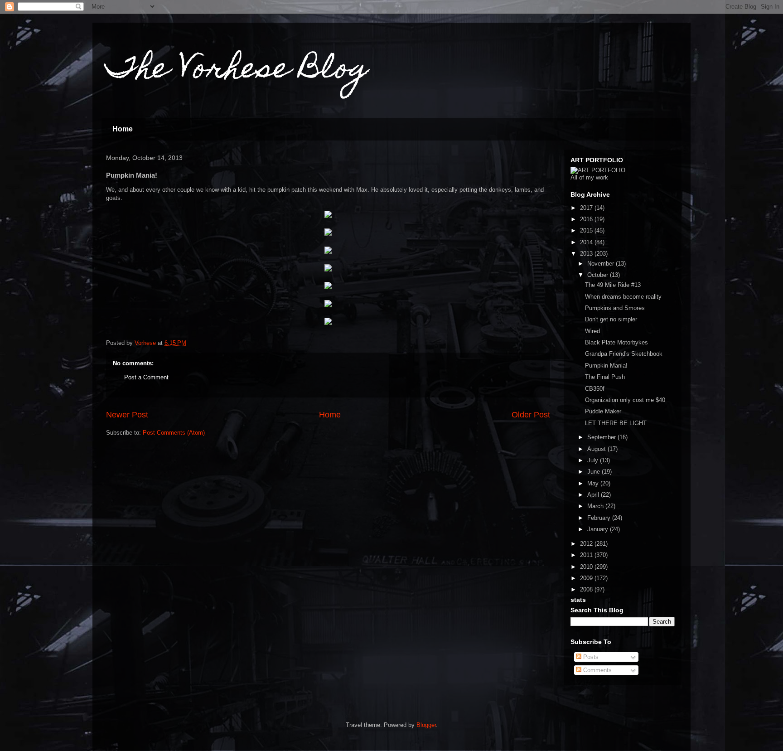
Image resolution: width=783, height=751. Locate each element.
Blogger (426, 725)
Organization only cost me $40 (625, 400)
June (594, 471)
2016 (587, 219)
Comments (596, 670)
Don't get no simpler (611, 319)
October (598, 274)
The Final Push (605, 376)
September (602, 437)
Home (122, 129)
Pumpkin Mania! (606, 365)
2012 (587, 543)
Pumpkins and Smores (615, 308)
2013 (587, 253)
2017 (587, 207)
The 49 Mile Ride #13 (613, 284)
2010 (587, 566)
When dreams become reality (623, 296)
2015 (587, 230)
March (596, 506)
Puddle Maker (603, 411)
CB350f (594, 388)
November (601, 263)
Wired (592, 331)
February (599, 517)
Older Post (531, 414)
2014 (587, 242)
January (598, 529)
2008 (587, 589)
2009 (587, 578)
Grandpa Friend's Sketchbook (623, 353)
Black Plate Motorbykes (616, 342)
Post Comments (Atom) (174, 432)
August (597, 449)
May (593, 483)
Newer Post (127, 414)
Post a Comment (146, 377)
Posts (590, 657)
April (594, 494)
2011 (587, 555)
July (593, 460)
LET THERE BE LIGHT (616, 423)
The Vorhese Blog (237, 71)
